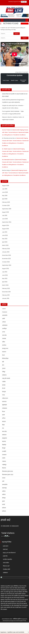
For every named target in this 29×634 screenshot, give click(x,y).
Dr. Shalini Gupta (6, 149)
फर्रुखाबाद (4, 408)
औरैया (3, 342)
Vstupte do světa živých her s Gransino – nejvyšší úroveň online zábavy (13, 107)
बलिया (3, 418)
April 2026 (4, 199)
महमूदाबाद (4, 438)
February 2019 (6, 295)
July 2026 (4, 189)
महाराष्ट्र (4, 441)
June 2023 (5, 235)
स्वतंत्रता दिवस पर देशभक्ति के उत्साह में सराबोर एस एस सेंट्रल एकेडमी (14, 95)
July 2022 (4, 272)
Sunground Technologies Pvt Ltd (18, 620)
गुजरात (3, 368)
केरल (3, 355)
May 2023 (4, 238)
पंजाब (3, 395)
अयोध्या (4, 322)
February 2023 (6, 248)
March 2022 (5, 285)
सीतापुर (3, 498)
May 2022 (4, 278)
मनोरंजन (4, 435)
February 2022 (6, 288)
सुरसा (3, 501)
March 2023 (5, 245)
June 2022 (5, 275)
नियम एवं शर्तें (6, 566)
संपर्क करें (5, 549)
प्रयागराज (4, 401)
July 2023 (4, 232)
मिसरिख (4, 445)
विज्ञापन (4, 468)
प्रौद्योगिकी (4, 405)
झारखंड (3, 385)
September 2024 (6, 222)
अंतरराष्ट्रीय (4, 315)
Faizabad (4, 312)
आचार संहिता (6, 562)
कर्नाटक (4, 345)
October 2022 (6, 262)
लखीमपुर (4, 464)
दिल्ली (3, 388)
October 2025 (6, 205)
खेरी (3, 362)
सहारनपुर (4, 488)
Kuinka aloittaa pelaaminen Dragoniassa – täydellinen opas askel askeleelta (13, 101)
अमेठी (3, 318)
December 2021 (6, 292)
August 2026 (5, 185)
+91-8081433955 (5, 526)
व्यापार (3, 478)
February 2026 (6, 202)
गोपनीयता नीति (6, 569)
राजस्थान (4, 454)
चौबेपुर (3, 371)
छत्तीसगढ (4, 375)
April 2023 (4, 242)
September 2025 (6, 209)
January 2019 (5, 298)
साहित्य (3, 491)
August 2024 (5, 225)
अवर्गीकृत (4, 328)
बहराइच (4, 421)
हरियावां (4, 508)
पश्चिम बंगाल (5, 398)
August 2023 (5, 228)
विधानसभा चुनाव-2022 (7, 474)
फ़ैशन (3, 411)
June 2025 (5, 219)
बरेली (3, 415)
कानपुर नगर (5, 348)
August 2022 (5, 268)
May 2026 (4, 195)
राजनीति (4, 451)
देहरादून (4, 391)
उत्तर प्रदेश (4, 335)
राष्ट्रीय (3, 458)
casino (4, 308)
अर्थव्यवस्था (4, 325)
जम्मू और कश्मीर (6, 378)
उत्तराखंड (4, 338)
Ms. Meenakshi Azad (7, 159)
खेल (3, 365)
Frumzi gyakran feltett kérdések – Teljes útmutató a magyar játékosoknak (13, 113)
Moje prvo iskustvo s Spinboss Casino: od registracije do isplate (13, 118)
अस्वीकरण (5, 572)
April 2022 (4, 282)
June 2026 (5, 192)
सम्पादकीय (4, 484)
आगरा (3, 332)
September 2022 (6, 265)
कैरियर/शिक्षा (5, 358)
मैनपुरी (3, 448)
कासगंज (4, 352)
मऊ (3, 428)
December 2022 (6, 255)
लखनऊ (4, 461)
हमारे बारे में (5, 546)
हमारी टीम (5, 556)
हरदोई (3, 504)
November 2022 (6, 258)
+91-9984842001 (14, 526)
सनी (3, 481)
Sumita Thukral (6, 130)
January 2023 (5, 252)
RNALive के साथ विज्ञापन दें (9, 552)
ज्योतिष (3, 381)
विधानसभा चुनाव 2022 (7, 471)
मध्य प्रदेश (4, 431)
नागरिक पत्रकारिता (7, 559)
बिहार (3, 425)
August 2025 (5, 212)
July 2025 (4, 215)
